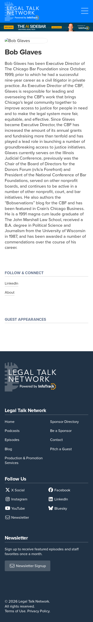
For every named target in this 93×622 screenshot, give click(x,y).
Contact (56, 440)
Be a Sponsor (61, 431)
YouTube (17, 508)
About (9, 292)
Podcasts (12, 431)
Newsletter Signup (30, 566)
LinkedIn (11, 283)
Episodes (12, 440)
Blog (8, 449)
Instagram (18, 499)
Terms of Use (15, 611)
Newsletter (19, 517)
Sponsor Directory (64, 421)
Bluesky (60, 508)
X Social (17, 490)
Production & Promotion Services (24, 460)
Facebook (61, 490)
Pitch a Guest (61, 449)
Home (9, 421)
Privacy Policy (38, 611)
